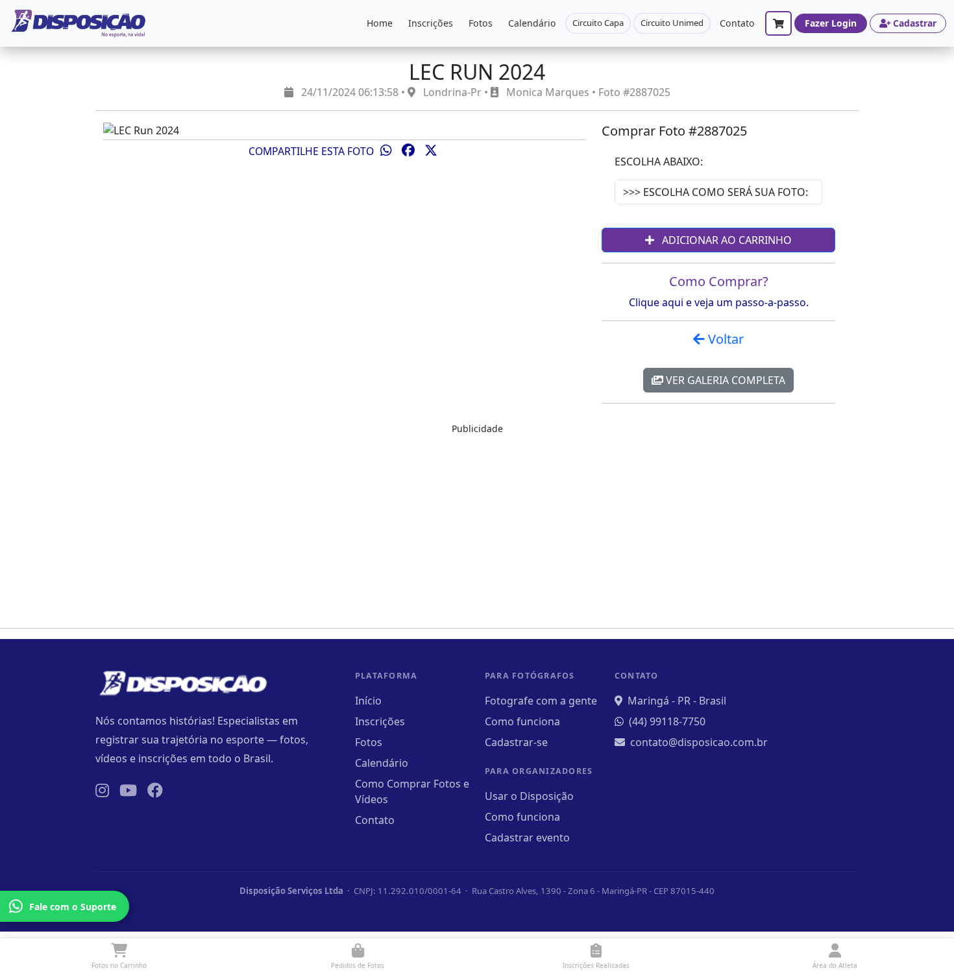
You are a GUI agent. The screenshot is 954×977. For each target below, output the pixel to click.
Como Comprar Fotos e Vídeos (412, 791)
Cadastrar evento (527, 837)
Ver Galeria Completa (724, 380)
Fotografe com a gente (541, 701)
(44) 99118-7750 (667, 721)
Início (368, 701)
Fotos (481, 23)
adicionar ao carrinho (725, 240)
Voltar (724, 339)
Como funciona (522, 721)
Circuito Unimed (672, 23)
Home (380, 23)
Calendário (532, 23)
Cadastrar (914, 23)
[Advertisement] (477, 527)
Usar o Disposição (529, 796)
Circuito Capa (598, 23)
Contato (737, 23)
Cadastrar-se (516, 742)
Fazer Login (831, 23)
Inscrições (430, 23)
